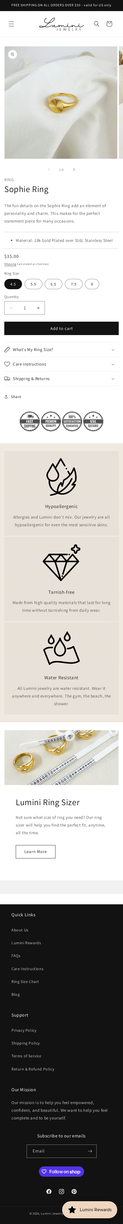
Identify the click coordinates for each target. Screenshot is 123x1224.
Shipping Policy (25, 1043)
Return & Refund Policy (32, 1069)
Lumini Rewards (26, 942)
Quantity (11, 296)
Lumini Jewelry (52, 1213)
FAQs (15, 955)
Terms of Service (26, 1055)
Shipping (10, 264)
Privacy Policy (23, 1030)
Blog (15, 994)
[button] (11, 24)
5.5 (33, 284)
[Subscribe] (90, 1151)
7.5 (74, 284)
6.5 (53, 284)
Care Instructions (27, 968)
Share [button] (16, 396)
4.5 (13, 284)
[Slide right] (74, 169)
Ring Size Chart (25, 981)
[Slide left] (49, 169)
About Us (20, 930)
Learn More (35, 851)
